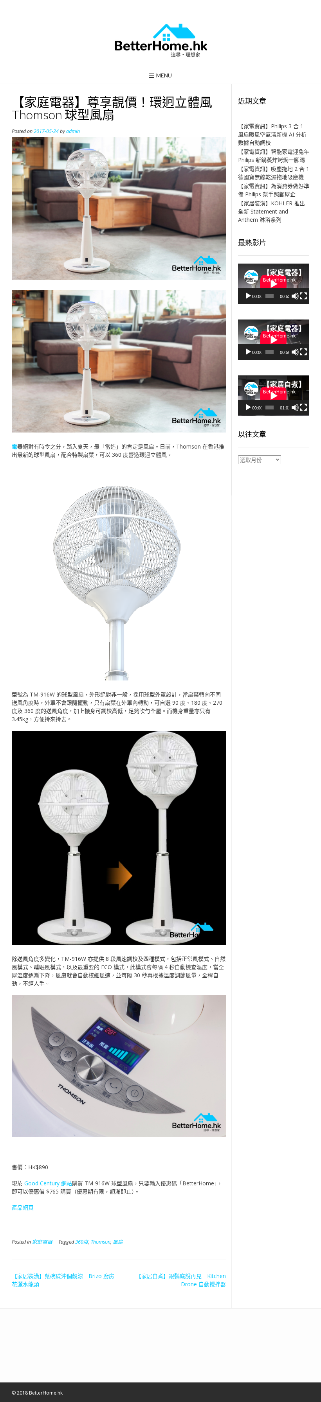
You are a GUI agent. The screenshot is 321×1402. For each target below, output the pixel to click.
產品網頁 (23, 1207)
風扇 (118, 1242)
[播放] (248, 296)
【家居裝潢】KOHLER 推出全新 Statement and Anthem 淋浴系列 (271, 211)
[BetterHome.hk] (160, 41)
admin (73, 131)
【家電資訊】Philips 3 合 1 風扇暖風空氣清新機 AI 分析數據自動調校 (272, 134)
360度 (81, 1242)
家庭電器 (42, 1242)
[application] (273, 284)
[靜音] (295, 296)
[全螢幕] (303, 296)
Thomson (100, 1242)
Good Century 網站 (48, 1183)
